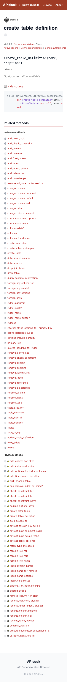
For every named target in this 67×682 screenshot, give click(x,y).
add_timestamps (16, 178)
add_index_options (17, 168)
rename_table (14, 402)
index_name (14, 312)
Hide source (15, 86)
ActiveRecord (11, 47)
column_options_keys (22, 506)
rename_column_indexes (23, 610)
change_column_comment (21, 193)
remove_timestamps (18, 387)
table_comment (16, 412)
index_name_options (21, 575)
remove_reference (17, 382)
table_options (15, 422)
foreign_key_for (18, 550)
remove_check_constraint (21, 357)
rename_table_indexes (22, 620)
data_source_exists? (18, 258)
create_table (14, 253)
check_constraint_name (23, 501)
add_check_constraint (19, 143)
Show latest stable (24, 44)
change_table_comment (20, 213)
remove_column (16, 362)
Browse (47, 4)
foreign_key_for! (19, 556)
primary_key (14, 342)
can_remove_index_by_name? (26, 486)
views (10, 447)
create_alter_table (20, 511)
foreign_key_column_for (20, 283)
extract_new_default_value (24, 536)
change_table (14, 208)
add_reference (15, 173)
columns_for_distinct (19, 238)
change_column (16, 188)
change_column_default (20, 198)
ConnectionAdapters (31, 47)
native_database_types (20, 332)
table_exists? (14, 417)
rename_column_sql (21, 615)
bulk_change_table (20, 481)
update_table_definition (20, 437)
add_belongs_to (16, 138)
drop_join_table (16, 268)
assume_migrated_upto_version (25, 183)
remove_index (15, 377)
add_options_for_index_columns (28, 471)
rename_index (15, 397)
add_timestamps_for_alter (24, 476)
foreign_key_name (20, 560)
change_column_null (18, 203)
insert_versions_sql (20, 580)
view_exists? (14, 442)
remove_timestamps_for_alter (26, 605)
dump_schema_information (22, 278)
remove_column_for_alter (24, 595)
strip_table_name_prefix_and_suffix (30, 630)
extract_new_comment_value (26, 531)
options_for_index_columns (25, 585)
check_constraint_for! (22, 496)
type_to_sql (13, 432)
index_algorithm (16, 303)
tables (10, 427)
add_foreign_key (16, 158)
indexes (11, 323)
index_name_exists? (18, 317)
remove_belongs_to (18, 352)
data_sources (15, 263)
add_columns (14, 153)
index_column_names (22, 565)
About (59, 4)
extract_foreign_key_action (25, 526)
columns (12, 233)
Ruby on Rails (30, 4)
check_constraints (17, 223)
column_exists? (15, 228)
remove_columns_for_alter (24, 600)
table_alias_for (15, 407)
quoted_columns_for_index (22, 347)
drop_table (13, 273)
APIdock (10, 5)
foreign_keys (14, 298)
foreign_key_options (18, 293)
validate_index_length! (22, 635)
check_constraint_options (21, 218)
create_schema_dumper (20, 248)
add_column (14, 148)
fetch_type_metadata (22, 545)
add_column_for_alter (22, 461)
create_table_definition (22, 516)
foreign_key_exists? (18, 288)
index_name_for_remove (23, 570)
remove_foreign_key (18, 372)
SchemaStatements (55, 47)
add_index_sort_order (22, 466)
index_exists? (14, 308)
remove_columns (16, 367)
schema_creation (19, 625)
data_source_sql (19, 520)
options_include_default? (21, 337)
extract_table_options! (22, 540)
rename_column (16, 392)
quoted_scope (18, 590)
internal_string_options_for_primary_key (29, 328)
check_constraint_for (22, 491)
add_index (13, 163)
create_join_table (16, 243)
